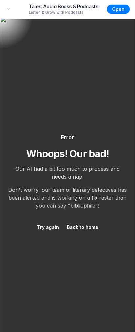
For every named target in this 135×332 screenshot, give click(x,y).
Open (118, 9)
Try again (48, 227)
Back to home (82, 227)
